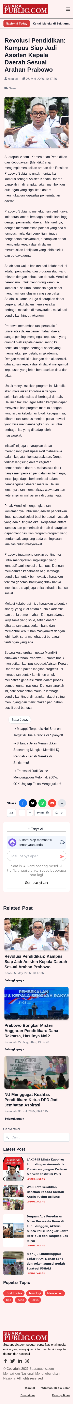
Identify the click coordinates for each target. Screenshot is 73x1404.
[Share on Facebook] (23, 803)
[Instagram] (27, 1361)
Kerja (20, 1300)
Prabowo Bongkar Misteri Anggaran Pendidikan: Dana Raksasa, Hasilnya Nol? (31, 1030)
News (12, 88)
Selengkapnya (16, 980)
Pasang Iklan (61, 1395)
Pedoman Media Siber (55, 1387)
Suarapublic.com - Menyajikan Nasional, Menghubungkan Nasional (31, 1373)
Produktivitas (14, 1293)
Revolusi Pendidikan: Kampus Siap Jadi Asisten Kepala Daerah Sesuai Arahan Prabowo (35, 961)
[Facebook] (5, 1361)
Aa (11, 813)
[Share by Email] (52, 803)
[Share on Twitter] (33, 803)
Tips (8, 1300)
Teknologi (35, 1293)
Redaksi (29, 1387)
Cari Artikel (11, 1129)
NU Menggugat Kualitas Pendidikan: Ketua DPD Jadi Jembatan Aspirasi (31, 1099)
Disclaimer (27, 1395)
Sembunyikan (36, 883)
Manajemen (54, 1293)
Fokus (35, 1300)
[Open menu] (68, 9)
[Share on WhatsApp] (42, 803)
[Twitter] (12, 1361)
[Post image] (36, 934)
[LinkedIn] (19, 1361)
